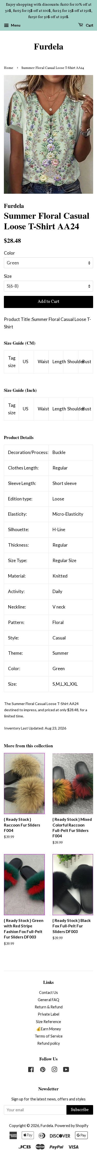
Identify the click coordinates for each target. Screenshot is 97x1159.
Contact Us (48, 992)
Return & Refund (49, 1007)
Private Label (48, 1014)
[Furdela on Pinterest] (43, 1070)
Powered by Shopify (71, 1125)
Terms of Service (49, 1036)
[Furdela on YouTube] (66, 1070)
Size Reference (48, 1021)
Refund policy (48, 1043)
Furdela (48, 46)
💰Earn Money (48, 1029)
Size (8, 276)
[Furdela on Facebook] (31, 1070)
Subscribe (80, 1110)
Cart (89, 25)
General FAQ (48, 1000)
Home (8, 68)
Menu (15, 25)
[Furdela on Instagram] (54, 1070)
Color (9, 253)
